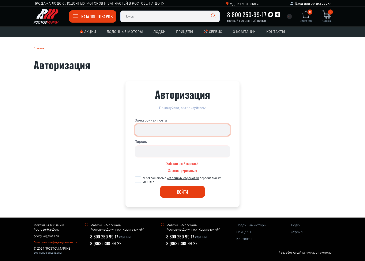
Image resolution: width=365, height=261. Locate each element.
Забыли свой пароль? (182, 163)
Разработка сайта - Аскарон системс (305, 252)
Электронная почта (151, 120)
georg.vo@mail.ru (46, 236)
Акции (90, 32)
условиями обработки (183, 178)
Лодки (159, 32)
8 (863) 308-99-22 (105, 243)
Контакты (275, 32)
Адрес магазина (245, 3)
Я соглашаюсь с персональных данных (182, 179)
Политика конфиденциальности (56, 242)
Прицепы (184, 32)
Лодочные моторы (125, 32)
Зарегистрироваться (182, 170)
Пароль (141, 142)
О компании (244, 32)
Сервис (215, 32)
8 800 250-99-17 (247, 14)
